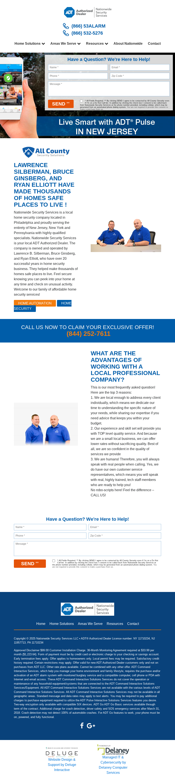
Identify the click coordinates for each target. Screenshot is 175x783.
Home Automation (35, 303)
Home (40, 624)
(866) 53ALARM (88, 26)
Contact (154, 43)
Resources (95, 43)
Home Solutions (28, 43)
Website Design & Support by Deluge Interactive (62, 765)
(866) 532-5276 (87, 33)
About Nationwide (128, 43)
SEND (61, 104)
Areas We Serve (63, 43)
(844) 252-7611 (89, 333)
